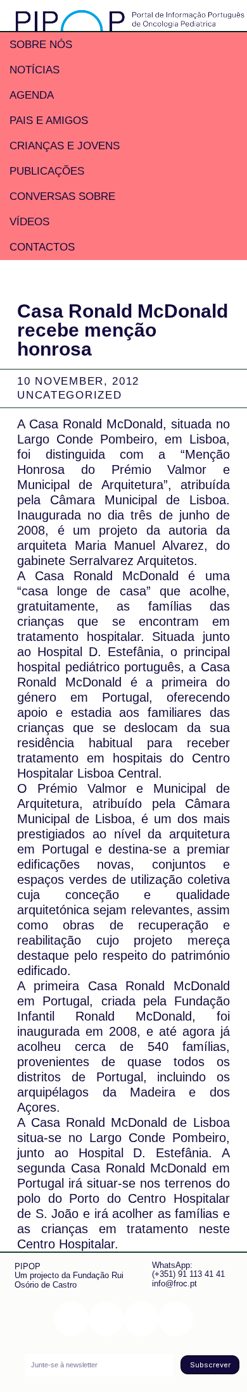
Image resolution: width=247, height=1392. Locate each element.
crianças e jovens (65, 146)
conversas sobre (62, 196)
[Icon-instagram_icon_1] (71, 1319)
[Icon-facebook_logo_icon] (141, 1319)
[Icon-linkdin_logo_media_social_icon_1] (106, 1319)
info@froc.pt (174, 1283)
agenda (32, 95)
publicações (47, 171)
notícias (35, 70)
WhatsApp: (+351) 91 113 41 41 (188, 1269)
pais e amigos (49, 121)
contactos (42, 247)
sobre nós (41, 45)
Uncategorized (69, 395)
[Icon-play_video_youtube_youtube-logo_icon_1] (175, 1319)
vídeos (29, 222)
